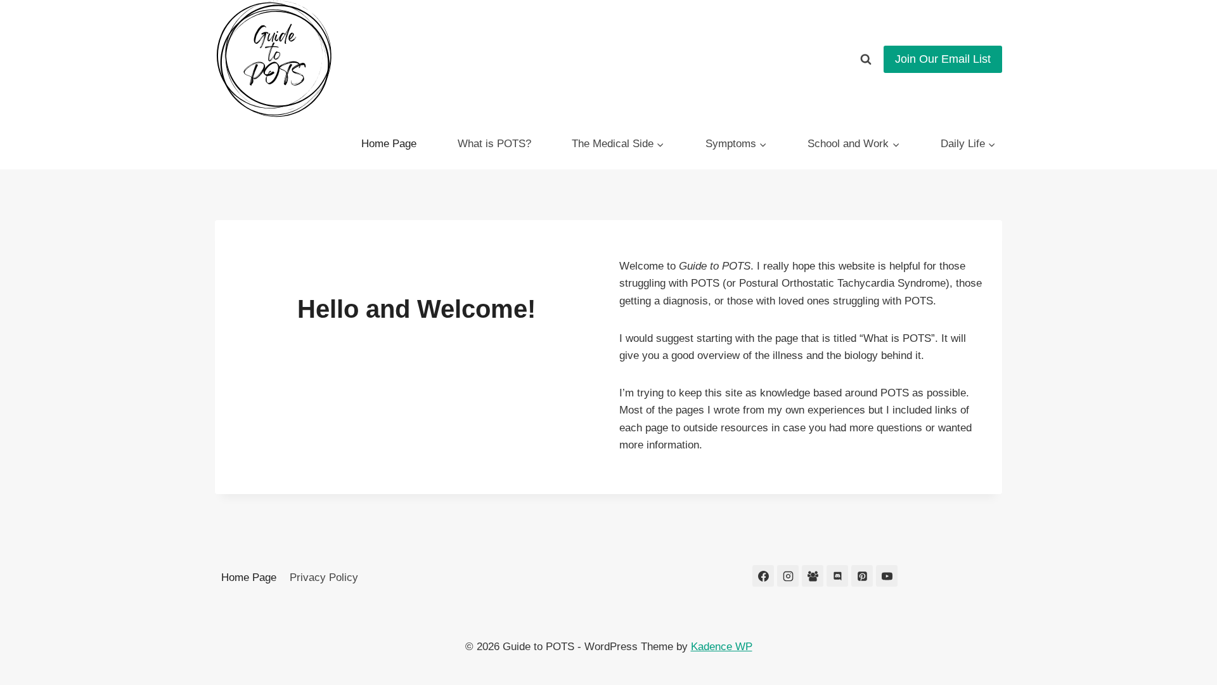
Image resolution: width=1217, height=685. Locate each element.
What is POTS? (494, 144)
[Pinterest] (862, 576)
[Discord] (837, 576)
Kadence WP (721, 647)
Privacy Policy (324, 577)
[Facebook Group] (812, 576)
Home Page (388, 144)
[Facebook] (763, 576)
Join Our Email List (943, 59)
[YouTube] (887, 576)
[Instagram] (788, 576)
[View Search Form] (865, 59)
